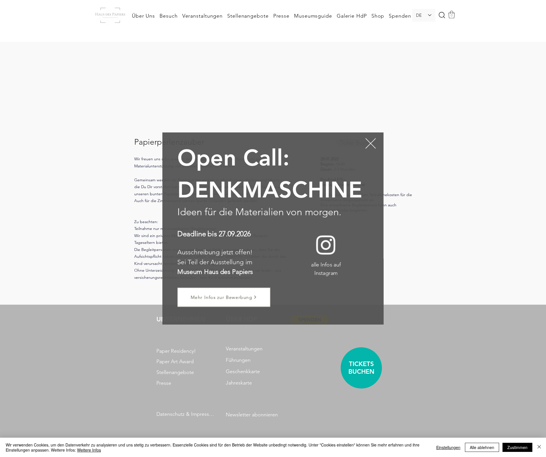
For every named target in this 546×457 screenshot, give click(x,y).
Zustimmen (517, 447)
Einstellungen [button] (448, 447)
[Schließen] (539, 447)
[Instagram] (323, 244)
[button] (366, 147)
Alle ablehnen (482, 447)
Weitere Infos (89, 450)
